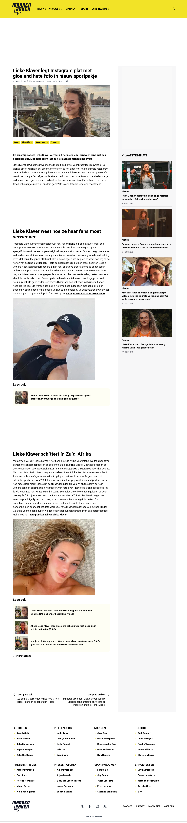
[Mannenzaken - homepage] (21, 9)
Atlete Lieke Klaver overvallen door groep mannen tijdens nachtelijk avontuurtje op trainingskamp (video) (61, 397)
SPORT (84, 9)
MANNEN (70, 9)
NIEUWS (41, 9)
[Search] (174, 9)
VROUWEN (54, 9)
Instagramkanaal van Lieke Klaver (47, 514)
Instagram (25, 655)
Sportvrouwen (42, 142)
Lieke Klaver (27, 142)
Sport (16, 142)
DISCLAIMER (154, 806)
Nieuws (125, 191)
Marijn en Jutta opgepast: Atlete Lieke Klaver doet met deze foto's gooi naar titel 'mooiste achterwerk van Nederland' (65, 643)
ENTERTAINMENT (101, 9)
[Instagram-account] (97, 806)
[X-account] (82, 806)
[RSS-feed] (105, 806)
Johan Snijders (27, 81)
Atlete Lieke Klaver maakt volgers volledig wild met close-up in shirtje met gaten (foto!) (63, 628)
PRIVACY (140, 806)
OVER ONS (169, 806)
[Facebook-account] (89, 806)
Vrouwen (54, 142)
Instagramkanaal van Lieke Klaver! (85, 293)
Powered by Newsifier (93, 816)
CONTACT (127, 806)
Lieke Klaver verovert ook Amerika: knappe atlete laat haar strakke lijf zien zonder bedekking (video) (61, 612)
